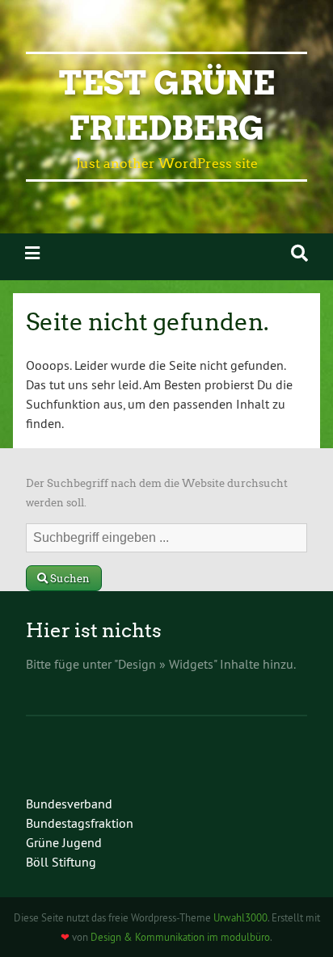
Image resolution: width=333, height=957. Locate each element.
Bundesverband (69, 803)
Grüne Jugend (64, 842)
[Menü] (32, 253)
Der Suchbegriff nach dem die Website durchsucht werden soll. (157, 493)
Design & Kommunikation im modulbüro (180, 936)
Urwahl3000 (240, 917)
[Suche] (299, 253)
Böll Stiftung (61, 862)
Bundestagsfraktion (79, 823)
